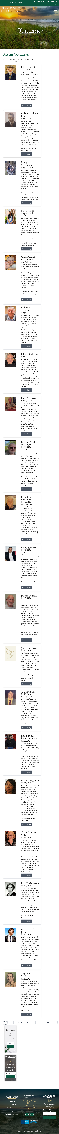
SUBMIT (10, 1047)
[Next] (56, 1022)
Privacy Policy (21, 1131)
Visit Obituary (26, 105)
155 (52, 1022)
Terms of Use (29, 1131)
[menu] (56, 10)
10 (40, 1022)
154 (48, 1022)
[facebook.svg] (26, 1114)
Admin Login (37, 1131)
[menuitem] (12, 1101)
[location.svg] (31, 1114)
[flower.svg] (28, 1114)
